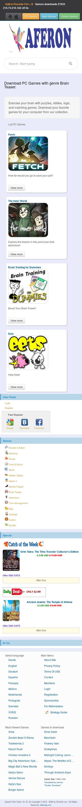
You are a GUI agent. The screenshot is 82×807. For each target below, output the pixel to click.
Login (7, 403)
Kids (10, 508)
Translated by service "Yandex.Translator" (53, 784)
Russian (13, 717)
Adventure (13, 497)
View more (17, 187)
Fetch (11, 134)
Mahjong (12, 453)
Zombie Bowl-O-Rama (21, 737)
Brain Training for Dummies (24, 267)
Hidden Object (15, 475)
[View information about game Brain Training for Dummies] (28, 302)
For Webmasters (53, 706)
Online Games (69, 16)
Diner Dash (50, 731)
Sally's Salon (15, 772)
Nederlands (15, 694)
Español (13, 677)
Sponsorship (51, 700)
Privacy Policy (52, 665)
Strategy (12, 514)
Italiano (12, 689)
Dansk (12, 660)
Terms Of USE (52, 671)
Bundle (12, 525)
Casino (12, 519)
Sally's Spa (14, 784)
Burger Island (16, 789)
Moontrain (50, 737)
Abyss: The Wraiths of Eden (59, 760)
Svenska (13, 706)
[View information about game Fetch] (28, 169)
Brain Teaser (15, 492)
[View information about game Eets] (28, 369)
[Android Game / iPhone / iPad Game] (13, 16)
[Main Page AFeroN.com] (41, 38)
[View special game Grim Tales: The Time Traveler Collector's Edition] (11, 561)
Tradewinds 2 (16, 743)
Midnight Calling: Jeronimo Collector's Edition (60, 755)
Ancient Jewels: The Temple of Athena (49, 602)
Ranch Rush (15, 749)
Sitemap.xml (45, 804)
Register (9, 408)
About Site (50, 660)
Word (11, 469)
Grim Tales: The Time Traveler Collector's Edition (49, 552)
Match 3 (12, 481)
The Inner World (17, 201)
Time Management (18, 503)
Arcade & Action (16, 447)
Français (13, 683)
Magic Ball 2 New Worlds (22, 766)
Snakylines (50, 749)
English (12, 665)
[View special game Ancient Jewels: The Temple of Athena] (11, 611)
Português (14, 700)
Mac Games (49, 16)
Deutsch (13, 671)
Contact (48, 677)
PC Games (31, 16)
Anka (11, 731)
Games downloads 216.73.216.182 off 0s (34, 6)
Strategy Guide (58, 712)
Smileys (48, 766)
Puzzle (11, 458)
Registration (51, 694)
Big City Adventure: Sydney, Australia (24, 760)
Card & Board (15, 464)
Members (49, 683)
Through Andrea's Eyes (57, 772)
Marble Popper (16, 486)
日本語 (12, 712)
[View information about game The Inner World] (28, 236)
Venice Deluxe (16, 778)
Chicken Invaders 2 (19, 755)
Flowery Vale (51, 743)
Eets (11, 334)
